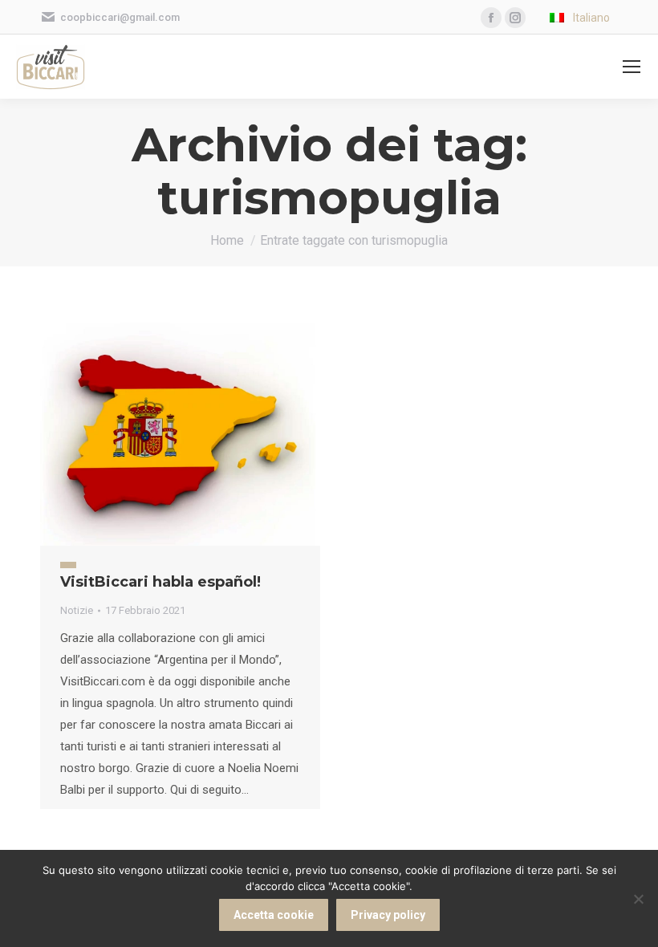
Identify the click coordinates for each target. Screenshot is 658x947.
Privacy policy (388, 914)
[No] (638, 899)
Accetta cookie (274, 914)
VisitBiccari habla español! (160, 582)
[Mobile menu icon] (631, 66)
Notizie (76, 610)
